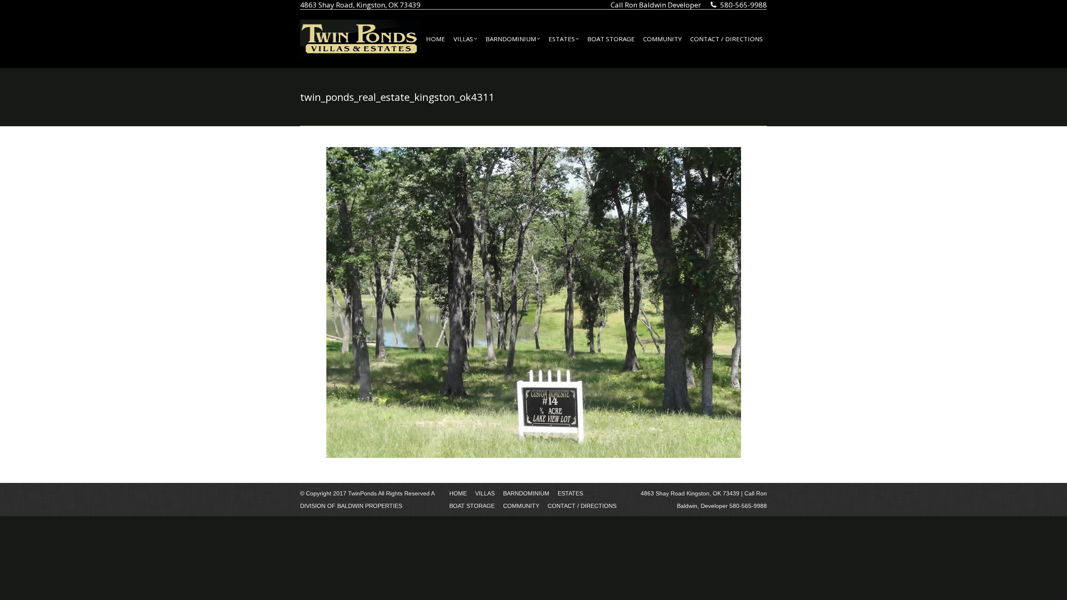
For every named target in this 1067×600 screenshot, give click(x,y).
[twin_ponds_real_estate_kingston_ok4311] (533, 302)
